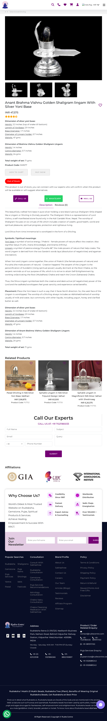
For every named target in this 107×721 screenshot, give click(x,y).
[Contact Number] (59, 5)
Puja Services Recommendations (39, 586)
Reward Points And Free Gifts (89, 589)
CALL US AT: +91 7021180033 (53, 424)
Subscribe (96, 540)
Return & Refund (88, 583)
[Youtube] (13, 635)
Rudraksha (10, 564)
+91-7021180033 (85, 639)
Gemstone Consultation (36, 578)
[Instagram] (19, 635)
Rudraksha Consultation (36, 571)
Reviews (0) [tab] (61, 205)
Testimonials (61, 593)
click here (93, 708)
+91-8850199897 (67, 655)
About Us (59, 562)
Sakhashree (60, 568)
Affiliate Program (63, 603)
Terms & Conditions (89, 562)
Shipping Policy (88, 573)
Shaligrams (23, 564)
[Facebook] (7, 635)
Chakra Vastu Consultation (36, 601)
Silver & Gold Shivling (18, 12)
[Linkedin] (24, 635)
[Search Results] (52, 5)
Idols (20, 582)
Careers (59, 578)
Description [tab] (46, 205)
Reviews (59, 598)
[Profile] (77, 5)
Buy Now (40, 172)
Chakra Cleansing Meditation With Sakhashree (38, 609)
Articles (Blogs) (62, 588)
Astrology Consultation (36, 593)
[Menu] (104, 5)
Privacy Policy (87, 568)
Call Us (22, 199)
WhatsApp (55, 199)
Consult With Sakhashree (36, 563)
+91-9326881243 (90, 661)
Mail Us (88, 199)
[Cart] (71, 5)
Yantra (8, 582)
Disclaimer (85, 595)
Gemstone (10, 569)
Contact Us (60, 573)
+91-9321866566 (50, 655)
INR (94, 5)
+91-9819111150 (96, 639)
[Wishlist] (65, 5)
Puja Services (9, 575)
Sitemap (59, 609)
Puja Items (20, 570)
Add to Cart (16, 172)
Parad (8, 587)
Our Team (60, 583)
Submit (53, 454)
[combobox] (14, 444)
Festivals (22, 587)
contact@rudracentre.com (92, 634)
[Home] (5, 5)
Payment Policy (88, 578)
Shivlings (22, 576)
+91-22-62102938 (34, 655)
